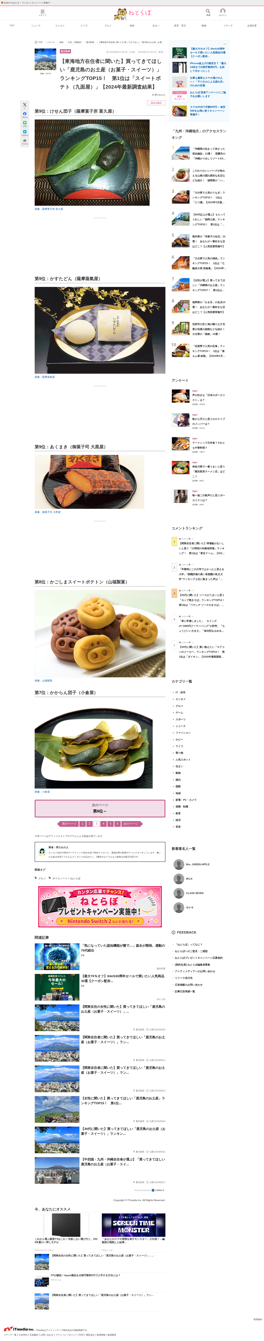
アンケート (180, 380)
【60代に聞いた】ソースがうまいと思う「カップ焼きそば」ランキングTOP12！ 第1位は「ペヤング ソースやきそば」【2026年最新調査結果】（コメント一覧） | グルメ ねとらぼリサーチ (203, 605)
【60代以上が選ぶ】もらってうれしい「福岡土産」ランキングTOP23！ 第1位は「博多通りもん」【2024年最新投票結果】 (209, 224)
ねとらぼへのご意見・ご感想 (190, 951)
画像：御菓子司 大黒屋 (48, 512)
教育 (178, 813)
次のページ (131, 823)
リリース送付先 (182, 977)
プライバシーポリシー (66, 1335)
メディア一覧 (10, 1335)
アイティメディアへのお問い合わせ (193, 971)
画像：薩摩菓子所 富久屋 (49, 209)
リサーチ (228, 25)
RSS (81, 1335)
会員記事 (252, 25)
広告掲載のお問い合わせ (187, 984)
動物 (204, 25)
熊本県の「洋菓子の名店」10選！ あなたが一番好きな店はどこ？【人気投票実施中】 (208, 241)
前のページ (69, 823)
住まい (155, 25)
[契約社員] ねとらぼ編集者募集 (191, 964)
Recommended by (143, 1190)
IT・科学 (181, 692)
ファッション (183, 732)
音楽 (178, 826)
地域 (132, 25)
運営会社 (90, 1335)
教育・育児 (180, 25)
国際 (178, 786)
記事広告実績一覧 (183, 991)
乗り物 (179, 752)
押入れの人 (160, 95)
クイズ (83, 25)
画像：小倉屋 (42, 791)
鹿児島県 (65, 51)
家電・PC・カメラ (186, 799)
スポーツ (181, 719)
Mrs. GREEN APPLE (198, 864)
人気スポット (183, 759)
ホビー (179, 739)
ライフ (179, 746)
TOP (12, 25)
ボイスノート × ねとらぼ (66, 878)
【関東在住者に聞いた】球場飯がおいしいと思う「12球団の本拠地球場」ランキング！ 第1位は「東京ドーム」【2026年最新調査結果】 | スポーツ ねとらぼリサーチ (201, 553)
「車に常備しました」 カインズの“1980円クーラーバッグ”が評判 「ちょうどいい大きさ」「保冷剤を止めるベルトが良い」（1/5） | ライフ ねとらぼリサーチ (202, 630)
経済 (178, 820)
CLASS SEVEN (194, 893)
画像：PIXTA (45, 74)
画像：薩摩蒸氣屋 (45, 376)
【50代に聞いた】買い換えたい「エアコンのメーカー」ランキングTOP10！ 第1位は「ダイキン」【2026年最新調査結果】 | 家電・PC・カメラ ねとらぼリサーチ (202, 657)
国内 (178, 779)
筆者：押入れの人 (58, 847)
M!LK (189, 878)
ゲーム (179, 712)
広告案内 (34, 1335)
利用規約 (258, 1319)
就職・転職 (182, 806)
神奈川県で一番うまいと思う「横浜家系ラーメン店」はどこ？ (208, 471)
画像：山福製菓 (43, 680)
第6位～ (100, 811)
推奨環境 (111, 1335)
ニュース (36, 25)
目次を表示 (156, 103)
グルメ (108, 25)
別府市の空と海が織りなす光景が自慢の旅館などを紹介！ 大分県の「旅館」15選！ (210, 329)
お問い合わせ (47, 1335)
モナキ (190, 907)
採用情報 (101, 1335)
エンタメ (60, 25)
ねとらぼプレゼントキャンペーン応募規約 (197, 957)
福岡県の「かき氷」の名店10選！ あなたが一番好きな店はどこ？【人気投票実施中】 (208, 307)
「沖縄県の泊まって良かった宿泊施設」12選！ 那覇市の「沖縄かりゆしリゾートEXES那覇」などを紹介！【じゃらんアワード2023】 (209, 158)
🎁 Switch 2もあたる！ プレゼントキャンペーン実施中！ (26, 3)
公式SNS (23, 1335)
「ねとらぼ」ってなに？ (187, 944)
